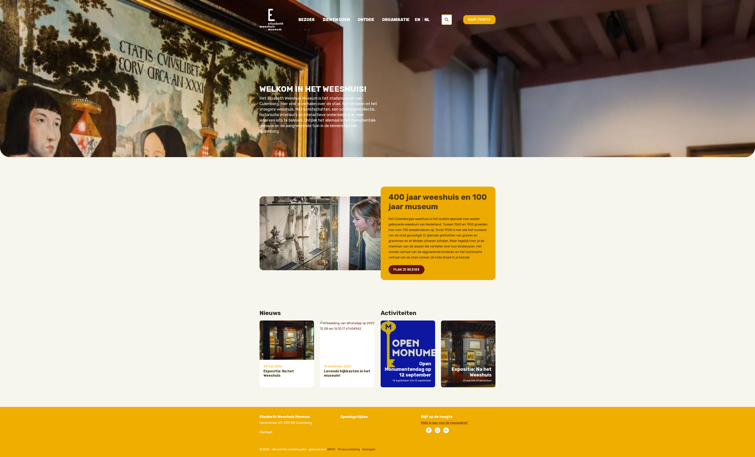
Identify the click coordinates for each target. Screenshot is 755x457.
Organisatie (396, 19)
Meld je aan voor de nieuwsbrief (444, 423)
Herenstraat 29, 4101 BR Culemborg (286, 423)
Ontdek (366, 19)
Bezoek (306, 19)
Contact (266, 432)
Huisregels (368, 449)
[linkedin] (446, 430)
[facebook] (429, 430)
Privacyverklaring (349, 449)
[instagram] (437, 430)
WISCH (331, 449)
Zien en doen (336, 19)
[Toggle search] (447, 20)
